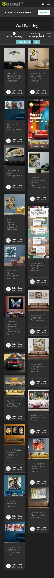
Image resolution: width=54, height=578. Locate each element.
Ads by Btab (38, 100)
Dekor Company (19, 91)
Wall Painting (18, 93)
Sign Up (44, 12)
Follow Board (23, 42)
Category (36, 35)
